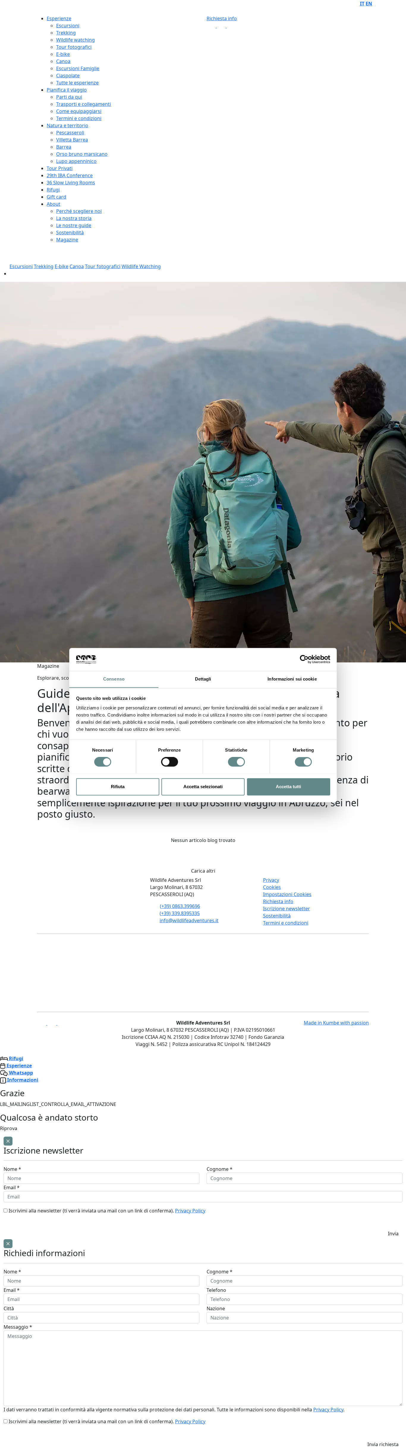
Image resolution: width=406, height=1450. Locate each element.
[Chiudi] (8, 1141)
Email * (12, 1187)
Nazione (216, 1308)
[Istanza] (18, 7)
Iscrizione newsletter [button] (286, 908)
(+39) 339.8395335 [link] (180, 913)
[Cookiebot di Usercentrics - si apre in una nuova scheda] (304, 659)
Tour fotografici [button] (102, 266)
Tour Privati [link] (60, 168)
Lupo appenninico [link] (76, 161)
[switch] (169, 761)
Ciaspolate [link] (68, 75)
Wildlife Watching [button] (141, 266)
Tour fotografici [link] (74, 47)
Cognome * (219, 1169)
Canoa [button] (77, 266)
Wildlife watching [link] (75, 40)
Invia (393, 1233)
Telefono (216, 1290)
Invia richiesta (383, 1444)
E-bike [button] (61, 266)
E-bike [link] (63, 54)
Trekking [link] (66, 32)
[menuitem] (362, 3)
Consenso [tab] (114, 678)
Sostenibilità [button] (277, 915)
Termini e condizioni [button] (285, 923)
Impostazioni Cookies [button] (287, 894)
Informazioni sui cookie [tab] (292, 678)
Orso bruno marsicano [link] (82, 154)
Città (9, 1308)
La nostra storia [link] (74, 218)
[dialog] (203, 1344)
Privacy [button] (271, 880)
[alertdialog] (203, 1188)
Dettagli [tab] (203, 678)
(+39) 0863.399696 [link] (180, 906)
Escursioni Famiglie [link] (77, 68)
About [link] (53, 204)
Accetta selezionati (203, 786)
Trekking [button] (43, 266)
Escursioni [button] (21, 266)
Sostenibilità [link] (70, 232)
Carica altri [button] (203, 871)
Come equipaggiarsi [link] (78, 111)
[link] (212, 26)
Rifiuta (118, 786)
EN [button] (369, 3)
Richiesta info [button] (222, 18)
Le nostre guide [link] (73, 225)
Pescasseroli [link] (70, 132)
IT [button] (362, 3)
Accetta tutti (288, 786)
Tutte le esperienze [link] (77, 82)
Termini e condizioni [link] (78, 118)
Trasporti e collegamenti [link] (83, 104)
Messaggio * (18, 1327)
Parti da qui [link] (69, 97)
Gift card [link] (56, 197)
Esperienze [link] (59, 18)
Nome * (12, 1169)
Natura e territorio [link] (67, 125)
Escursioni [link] (67, 25)
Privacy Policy (190, 1210)
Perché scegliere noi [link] (79, 211)
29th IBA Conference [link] (70, 175)
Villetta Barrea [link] (72, 139)
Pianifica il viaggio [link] (67, 90)
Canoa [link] (63, 61)
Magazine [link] (67, 239)
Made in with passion (336, 1022)
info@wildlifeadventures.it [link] (189, 920)
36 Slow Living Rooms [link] (71, 182)
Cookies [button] (272, 887)
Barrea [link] (63, 147)
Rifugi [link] (53, 189)
